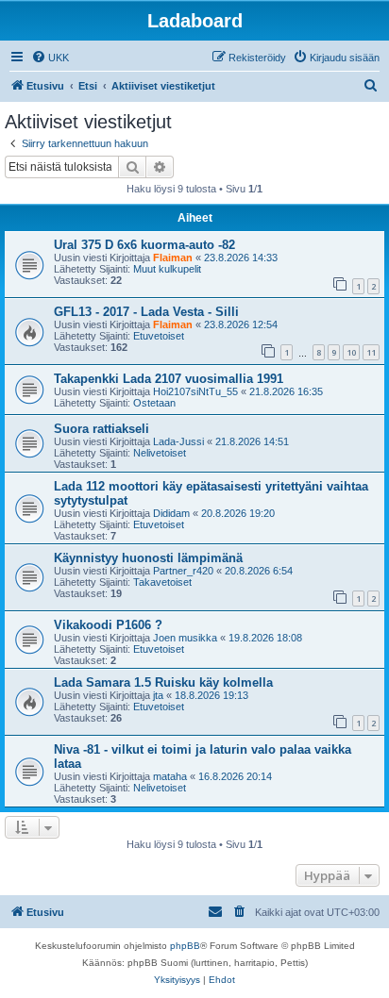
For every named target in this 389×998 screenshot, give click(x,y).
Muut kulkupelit (167, 268)
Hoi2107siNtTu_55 (195, 391)
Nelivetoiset (159, 452)
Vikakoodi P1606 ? (108, 625)
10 (351, 352)
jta (158, 695)
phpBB (185, 945)
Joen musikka (185, 637)
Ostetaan (154, 402)
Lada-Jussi (178, 441)
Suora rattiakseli (101, 429)
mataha (170, 776)
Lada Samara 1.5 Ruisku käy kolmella (163, 682)
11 (371, 352)
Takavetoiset (162, 582)
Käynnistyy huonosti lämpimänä (148, 558)
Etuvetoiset (158, 335)
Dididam (171, 513)
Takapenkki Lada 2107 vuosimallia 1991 (168, 379)
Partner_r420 (183, 570)
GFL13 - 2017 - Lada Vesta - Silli (146, 312)
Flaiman (173, 257)
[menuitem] (50, 57)
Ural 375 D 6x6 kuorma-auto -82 (144, 245)
